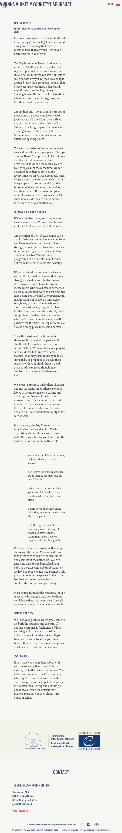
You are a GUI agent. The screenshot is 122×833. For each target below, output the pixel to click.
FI (109, 4)
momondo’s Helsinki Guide (81, 830)
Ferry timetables (20, 810)
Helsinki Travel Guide (49, 830)
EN (112, 4)
